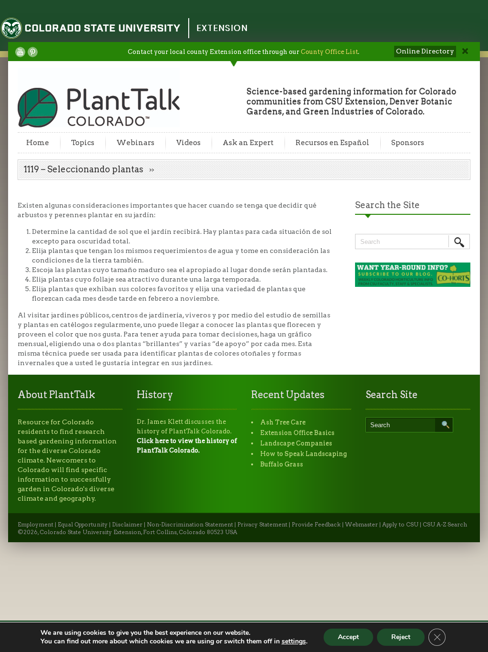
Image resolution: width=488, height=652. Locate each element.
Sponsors (407, 142)
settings (294, 641)
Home (37, 142)
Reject (400, 636)
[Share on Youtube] (20, 52)
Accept (348, 636)
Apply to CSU (400, 524)
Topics (82, 142)
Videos (188, 142)
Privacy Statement (262, 524)
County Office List (329, 51)
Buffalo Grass (281, 464)
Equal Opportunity (83, 524)
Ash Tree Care (282, 422)
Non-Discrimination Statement (190, 524)
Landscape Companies (296, 443)
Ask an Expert (248, 142)
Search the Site (387, 205)
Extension (222, 28)
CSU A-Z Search (445, 524)
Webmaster (361, 524)
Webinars (135, 142)
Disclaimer (127, 524)
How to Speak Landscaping (303, 453)
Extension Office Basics (297, 432)
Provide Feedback (316, 524)
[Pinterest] (33, 52)
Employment (35, 524)
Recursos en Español (332, 142)
